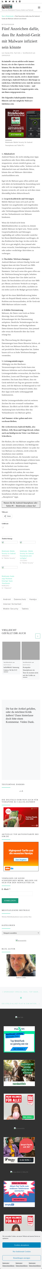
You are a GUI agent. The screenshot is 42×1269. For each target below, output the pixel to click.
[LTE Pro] (19, 1073)
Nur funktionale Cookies (22, 1251)
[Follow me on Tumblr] (16, 1)
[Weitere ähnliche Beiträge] (37, 636)
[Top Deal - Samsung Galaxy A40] (19, 1039)
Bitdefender (10, 16)
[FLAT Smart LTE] (19, 1106)
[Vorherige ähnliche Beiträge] (32, 636)
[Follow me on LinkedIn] (19, 1)
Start (3, 16)
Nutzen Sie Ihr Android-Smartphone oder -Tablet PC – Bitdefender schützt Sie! (21, 504)
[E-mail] (6, 1)
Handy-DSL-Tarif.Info (13, 53)
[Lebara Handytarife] (19, 1172)
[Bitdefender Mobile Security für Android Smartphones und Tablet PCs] (22, 123)
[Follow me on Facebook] (13, 1)
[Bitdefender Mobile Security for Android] (10, 545)
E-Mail (6, 889)
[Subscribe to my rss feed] (2, 1)
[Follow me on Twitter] (9, 1)
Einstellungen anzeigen (21, 1258)
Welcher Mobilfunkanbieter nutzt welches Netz (17, 917)
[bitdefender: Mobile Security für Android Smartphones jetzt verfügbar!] (28, 545)
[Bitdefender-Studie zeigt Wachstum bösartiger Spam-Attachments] (10, 570)
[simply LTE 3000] (19, 1194)
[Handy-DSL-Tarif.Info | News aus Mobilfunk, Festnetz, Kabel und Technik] (7, 6)
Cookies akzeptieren (21, 1245)
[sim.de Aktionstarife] (21, 856)
